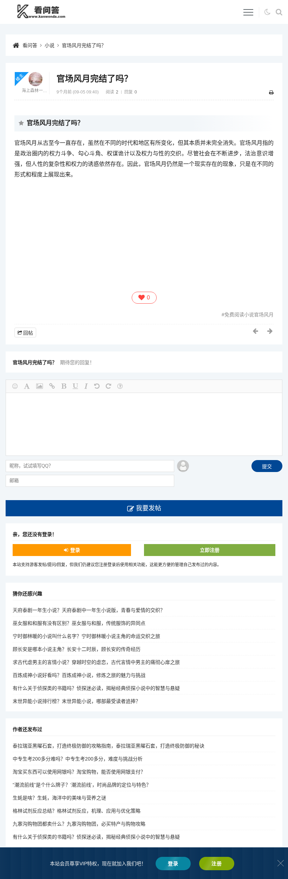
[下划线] (75, 386)
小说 (49, 45)
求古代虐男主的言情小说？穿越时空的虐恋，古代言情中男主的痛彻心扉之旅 (96, 662)
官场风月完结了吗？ (84, 45)
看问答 (29, 45)
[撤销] (96, 386)
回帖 (28, 333)
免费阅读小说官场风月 (249, 314)
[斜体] (86, 386)
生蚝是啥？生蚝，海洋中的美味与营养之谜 (59, 798)
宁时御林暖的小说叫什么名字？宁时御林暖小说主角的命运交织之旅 (86, 636)
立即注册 (210, 550)
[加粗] (63, 386)
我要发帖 (148, 508)
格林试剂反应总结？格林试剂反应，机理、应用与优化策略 (76, 811)
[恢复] (108, 386)
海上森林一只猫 (35, 90)
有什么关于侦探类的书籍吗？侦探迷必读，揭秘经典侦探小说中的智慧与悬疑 (96, 688)
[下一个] (270, 331)
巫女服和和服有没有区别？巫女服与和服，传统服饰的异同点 (79, 623)
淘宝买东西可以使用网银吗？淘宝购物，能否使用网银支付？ (79, 772)
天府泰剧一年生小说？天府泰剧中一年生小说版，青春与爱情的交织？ (89, 610)
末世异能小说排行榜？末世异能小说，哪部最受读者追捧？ (76, 701)
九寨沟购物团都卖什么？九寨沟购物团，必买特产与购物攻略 (79, 824)
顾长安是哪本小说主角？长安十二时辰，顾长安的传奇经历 (76, 649)
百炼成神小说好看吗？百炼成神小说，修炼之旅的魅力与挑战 (79, 675)
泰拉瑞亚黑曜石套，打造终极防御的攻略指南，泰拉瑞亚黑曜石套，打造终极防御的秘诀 (108, 746)
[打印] (271, 92)
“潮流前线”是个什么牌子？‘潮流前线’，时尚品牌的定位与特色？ (82, 785)
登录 (75, 550)
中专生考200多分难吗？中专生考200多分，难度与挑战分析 (78, 759)
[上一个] (256, 331)
